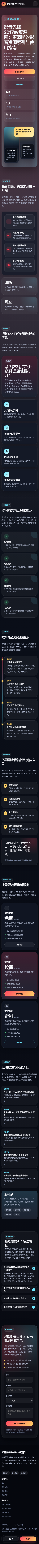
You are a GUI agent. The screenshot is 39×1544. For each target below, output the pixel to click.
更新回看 (26, 1210)
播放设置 (8, 1214)
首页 (3, 1483)
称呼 (7, 1375)
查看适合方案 (19, 72)
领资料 (28, 1539)
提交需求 (19, 1042)
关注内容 (9, 1396)
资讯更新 (5, 1495)
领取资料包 (19, 84)
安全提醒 (17, 1210)
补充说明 (9, 1406)
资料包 (17, 1214)
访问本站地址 (6, 1516)
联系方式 (9, 1385)
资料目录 (8, 1210)
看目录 (11, 1539)
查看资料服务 (6, 1504)
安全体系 (5, 1491)
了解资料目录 (19, 78)
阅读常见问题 (6, 1508)
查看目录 (19, 945)
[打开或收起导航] (35, 3)
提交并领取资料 (19, 1423)
